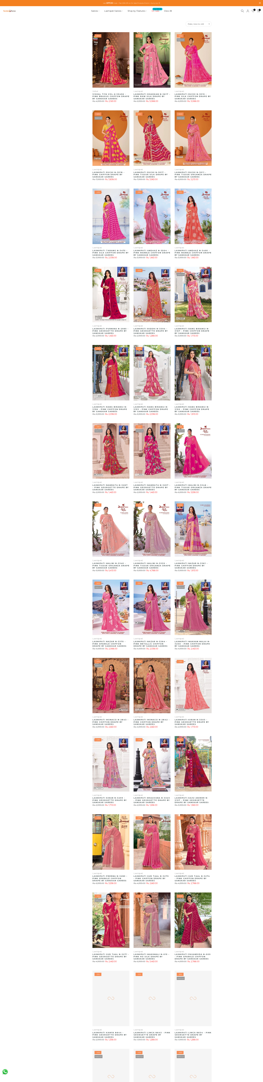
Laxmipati (138, 91)
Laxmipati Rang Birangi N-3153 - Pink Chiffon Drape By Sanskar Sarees (151, 409)
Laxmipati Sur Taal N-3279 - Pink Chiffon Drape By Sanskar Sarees (151, 878)
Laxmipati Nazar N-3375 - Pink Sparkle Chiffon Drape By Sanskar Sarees (109, 643)
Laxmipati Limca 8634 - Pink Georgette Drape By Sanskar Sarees (193, 1034)
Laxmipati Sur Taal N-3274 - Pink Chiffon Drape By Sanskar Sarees (192, 878)
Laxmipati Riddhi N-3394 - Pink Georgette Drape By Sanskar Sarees (151, 331)
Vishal (95, 91)
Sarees (94, 11)
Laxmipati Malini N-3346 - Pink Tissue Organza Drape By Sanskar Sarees (193, 487)
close (3, 3)
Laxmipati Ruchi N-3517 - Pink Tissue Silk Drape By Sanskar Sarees (151, 174)
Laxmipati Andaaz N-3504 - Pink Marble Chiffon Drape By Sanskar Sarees (152, 252)
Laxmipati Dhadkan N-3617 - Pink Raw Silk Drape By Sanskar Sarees (152, 96)
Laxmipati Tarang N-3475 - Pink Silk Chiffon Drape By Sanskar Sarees (110, 252)
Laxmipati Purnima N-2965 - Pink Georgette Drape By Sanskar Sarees (110, 331)
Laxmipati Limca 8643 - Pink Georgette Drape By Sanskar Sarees (152, 1034)
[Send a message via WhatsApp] (5, 1072)
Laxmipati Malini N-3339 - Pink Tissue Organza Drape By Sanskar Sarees (152, 565)
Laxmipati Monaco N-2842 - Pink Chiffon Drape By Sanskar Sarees (152, 722)
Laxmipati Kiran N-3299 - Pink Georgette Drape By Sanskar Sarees (109, 800)
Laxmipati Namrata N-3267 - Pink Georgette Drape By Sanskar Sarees (110, 487)
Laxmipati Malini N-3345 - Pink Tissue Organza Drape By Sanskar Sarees (110, 565)
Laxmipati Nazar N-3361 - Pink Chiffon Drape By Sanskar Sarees (191, 565)
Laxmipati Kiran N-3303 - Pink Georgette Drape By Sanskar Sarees (192, 722)
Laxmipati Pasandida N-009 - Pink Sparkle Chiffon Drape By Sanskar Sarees (193, 956)
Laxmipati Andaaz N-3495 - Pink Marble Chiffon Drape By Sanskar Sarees (193, 252)
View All (168, 11)
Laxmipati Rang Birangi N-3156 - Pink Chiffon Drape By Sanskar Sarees (109, 409)
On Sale (156, 10)
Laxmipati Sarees (112, 11)
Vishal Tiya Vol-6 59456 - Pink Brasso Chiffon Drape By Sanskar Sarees (110, 96)
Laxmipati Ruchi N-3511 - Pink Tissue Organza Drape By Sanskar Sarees (193, 174)
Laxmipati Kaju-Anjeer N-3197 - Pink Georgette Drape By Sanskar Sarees (192, 800)
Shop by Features (136, 11)
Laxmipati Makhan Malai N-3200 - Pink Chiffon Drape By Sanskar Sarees (192, 643)
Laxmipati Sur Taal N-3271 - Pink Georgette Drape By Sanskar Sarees (110, 956)
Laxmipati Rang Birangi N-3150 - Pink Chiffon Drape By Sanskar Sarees (192, 409)
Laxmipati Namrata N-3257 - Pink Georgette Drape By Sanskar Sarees (152, 487)
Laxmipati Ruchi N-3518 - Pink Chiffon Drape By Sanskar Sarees (108, 174)
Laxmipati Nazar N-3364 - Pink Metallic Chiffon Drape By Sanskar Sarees (151, 643)
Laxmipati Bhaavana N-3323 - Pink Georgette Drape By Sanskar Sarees (152, 800)
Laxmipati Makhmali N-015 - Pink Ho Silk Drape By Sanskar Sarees (151, 956)
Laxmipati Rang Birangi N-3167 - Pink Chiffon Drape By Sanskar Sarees (192, 331)
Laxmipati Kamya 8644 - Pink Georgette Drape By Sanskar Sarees (109, 1034)
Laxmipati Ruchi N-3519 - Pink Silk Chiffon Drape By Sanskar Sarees (193, 96)
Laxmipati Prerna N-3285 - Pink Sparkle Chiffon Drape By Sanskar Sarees (109, 878)
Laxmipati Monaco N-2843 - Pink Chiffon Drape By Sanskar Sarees (110, 722)
